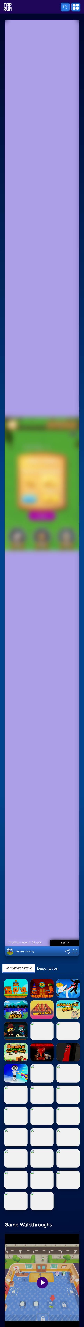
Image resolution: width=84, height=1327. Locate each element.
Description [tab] (47, 968)
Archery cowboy (24, 951)
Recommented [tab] (18, 968)
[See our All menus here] (75, 7)
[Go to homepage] (8, 7)
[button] (65, 7)
